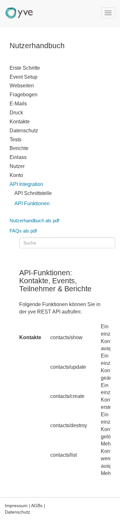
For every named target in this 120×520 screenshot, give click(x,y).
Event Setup (23, 77)
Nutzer (17, 166)
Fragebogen (23, 94)
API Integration (26, 184)
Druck (16, 112)
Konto (16, 175)
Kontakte (20, 121)
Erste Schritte (25, 68)
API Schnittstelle (33, 193)
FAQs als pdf (23, 231)
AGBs (37, 505)
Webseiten (22, 85)
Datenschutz (24, 130)
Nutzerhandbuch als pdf (34, 220)
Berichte (19, 148)
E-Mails (18, 103)
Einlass (18, 157)
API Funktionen (32, 203)
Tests (15, 139)
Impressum (16, 505)
